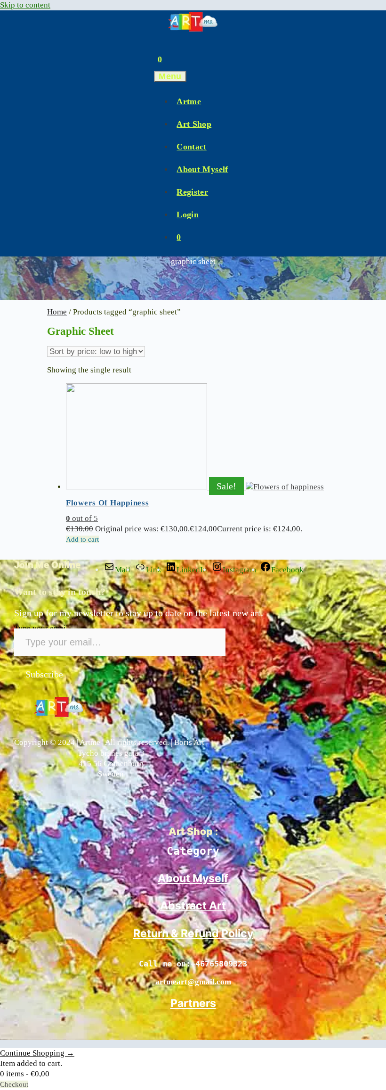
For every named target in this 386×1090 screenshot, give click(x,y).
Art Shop (194, 124)
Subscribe (44, 674)
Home (57, 311)
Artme (189, 101)
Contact (191, 146)
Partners (193, 1003)
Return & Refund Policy (193, 933)
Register (192, 192)
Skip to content (25, 4)
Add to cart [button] (82, 539)
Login (188, 214)
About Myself (202, 169)
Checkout (14, 1084)
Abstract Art (193, 905)
